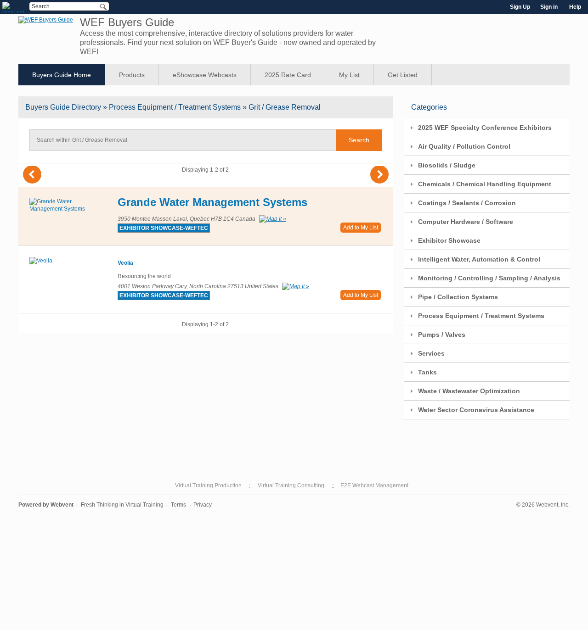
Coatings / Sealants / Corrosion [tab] (467, 202)
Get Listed (403, 74)
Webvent (62, 505)
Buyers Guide (63, 107)
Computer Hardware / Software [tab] (465, 221)
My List (349, 74)
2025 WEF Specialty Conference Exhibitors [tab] (485, 127)
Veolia (125, 263)
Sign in (549, 7)
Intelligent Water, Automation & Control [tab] (479, 259)
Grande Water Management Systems (212, 202)
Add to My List (360, 227)
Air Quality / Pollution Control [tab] (464, 146)
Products (132, 74)
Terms (178, 505)
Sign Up (520, 7)
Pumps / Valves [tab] (441, 334)
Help (575, 7)
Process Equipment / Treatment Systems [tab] (481, 315)
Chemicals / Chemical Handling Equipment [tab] (484, 184)
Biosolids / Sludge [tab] (446, 165)
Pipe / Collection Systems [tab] (458, 297)
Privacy (202, 505)
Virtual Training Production (208, 485)
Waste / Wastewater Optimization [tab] (469, 391)
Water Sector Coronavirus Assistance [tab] (476, 409)
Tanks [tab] (427, 372)
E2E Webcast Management (374, 485)
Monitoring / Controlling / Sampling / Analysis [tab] (489, 278)
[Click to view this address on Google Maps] (271, 219)
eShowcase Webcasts (205, 74)
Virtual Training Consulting (291, 485)
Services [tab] (431, 353)
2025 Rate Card (288, 74)
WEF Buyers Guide (127, 22)
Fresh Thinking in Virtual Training (122, 505)
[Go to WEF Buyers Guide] (45, 20)
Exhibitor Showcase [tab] (449, 240)
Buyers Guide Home (61, 74)
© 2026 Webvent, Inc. (543, 505)
